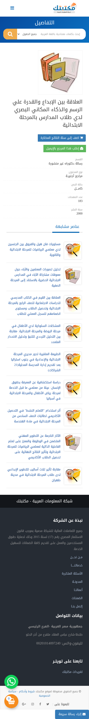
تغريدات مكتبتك (72, 672)
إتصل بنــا (77, 606)
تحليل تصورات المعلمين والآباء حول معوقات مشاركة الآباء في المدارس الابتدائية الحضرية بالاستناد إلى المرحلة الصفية (35, 277)
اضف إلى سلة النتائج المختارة (60, 138)
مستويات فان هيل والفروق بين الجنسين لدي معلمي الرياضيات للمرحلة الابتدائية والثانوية (34, 249)
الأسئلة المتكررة (72, 573)
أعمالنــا (78, 590)
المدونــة (77, 582)
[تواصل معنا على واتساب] (11, 682)
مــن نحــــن (76, 557)
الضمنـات (77, 598)
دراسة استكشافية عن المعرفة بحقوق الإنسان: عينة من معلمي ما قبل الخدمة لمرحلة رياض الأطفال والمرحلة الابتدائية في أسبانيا (34, 390)
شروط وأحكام (27, 691)
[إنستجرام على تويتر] (32, 704)
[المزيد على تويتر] (47, 704)
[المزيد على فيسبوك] (40, 704)
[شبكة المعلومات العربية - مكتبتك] (65, 7)
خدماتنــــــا (77, 565)
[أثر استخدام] (72, 417)
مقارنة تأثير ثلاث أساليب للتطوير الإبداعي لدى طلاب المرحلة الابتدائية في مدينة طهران (33, 475)
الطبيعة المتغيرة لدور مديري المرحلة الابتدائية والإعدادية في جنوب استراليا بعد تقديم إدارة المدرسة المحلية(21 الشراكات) (35, 362)
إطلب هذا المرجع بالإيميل (63, 148)
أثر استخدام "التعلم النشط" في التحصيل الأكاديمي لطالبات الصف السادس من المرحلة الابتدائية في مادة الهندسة (34, 416)
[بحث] (10, 34)
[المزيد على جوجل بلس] (24, 704)
